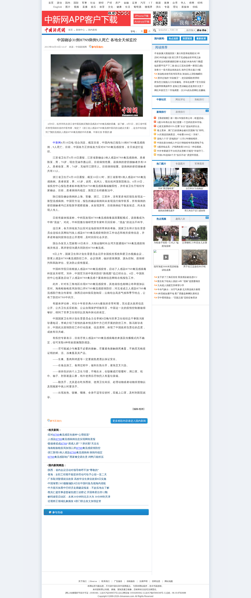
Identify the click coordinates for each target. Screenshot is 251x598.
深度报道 (187, 38)
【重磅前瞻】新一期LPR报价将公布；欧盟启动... (181, 118)
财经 (101, 3)
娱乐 (93, 7)
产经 (109, 3)
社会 (92, 3)
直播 (85, 7)
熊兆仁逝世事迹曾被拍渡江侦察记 (67, 492)
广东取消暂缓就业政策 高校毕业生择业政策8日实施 (77, 479)
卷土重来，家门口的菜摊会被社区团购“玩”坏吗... (181, 130)
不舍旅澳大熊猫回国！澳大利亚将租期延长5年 (177, 53)
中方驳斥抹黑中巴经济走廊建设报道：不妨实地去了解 (78, 487)
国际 (76, 3)
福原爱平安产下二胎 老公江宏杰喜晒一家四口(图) (178, 65)
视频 (76, 7)
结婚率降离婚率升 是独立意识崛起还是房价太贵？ (179, 86)
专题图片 (180, 163)
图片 (68, 7)
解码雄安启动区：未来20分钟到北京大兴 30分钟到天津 (79, 496)
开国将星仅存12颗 (97, 492)
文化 (110, 7)
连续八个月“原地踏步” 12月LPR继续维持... (178, 138)
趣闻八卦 (180, 219)
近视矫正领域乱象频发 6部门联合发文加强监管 (74, 501)
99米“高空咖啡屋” (166, 188)
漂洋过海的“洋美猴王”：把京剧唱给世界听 (178, 78)
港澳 (166, 3)
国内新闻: (159, 38)
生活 (127, 7)
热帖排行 (199, 99)
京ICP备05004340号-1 (155, 593)
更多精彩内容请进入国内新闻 (129, 421)
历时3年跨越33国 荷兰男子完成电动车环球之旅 (177, 57)
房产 (118, 3)
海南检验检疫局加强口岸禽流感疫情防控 (74, 448)
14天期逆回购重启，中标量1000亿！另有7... (178, 134)
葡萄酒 (137, 7)
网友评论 (180, 99)
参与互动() (97, 47)
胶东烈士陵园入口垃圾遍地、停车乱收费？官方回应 (179, 82)
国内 (67, 3)
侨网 (191, 3)
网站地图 (169, 581)
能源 (158, 3)
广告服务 (118, 581)
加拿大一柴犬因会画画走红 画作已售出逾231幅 (177, 69)
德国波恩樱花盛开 (166, 210)
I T (150, 3)
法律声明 (143, 581)
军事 (84, 3)
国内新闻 (92, 30)
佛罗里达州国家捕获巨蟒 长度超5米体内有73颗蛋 (178, 61)
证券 (134, 3)
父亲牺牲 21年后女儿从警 (194, 242)
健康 (119, 7)
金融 (126, 3)
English (57, 7)
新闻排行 (161, 112)
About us (93, 581)
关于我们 (82, 581)
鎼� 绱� (201, 30)
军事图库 (199, 163)
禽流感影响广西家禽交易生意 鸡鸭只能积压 (76, 457)
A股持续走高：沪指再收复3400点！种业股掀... (180, 147)
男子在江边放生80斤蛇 (194, 266)
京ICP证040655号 (109, 593)
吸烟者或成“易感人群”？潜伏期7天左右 (73, 443)
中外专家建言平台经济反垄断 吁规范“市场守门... (181, 151)
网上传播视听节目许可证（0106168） (83, 593)
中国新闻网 (81, 47)
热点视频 (161, 219)
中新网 (57, 142)
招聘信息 (156, 581)
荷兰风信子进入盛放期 (195, 210)
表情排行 (180, 112)
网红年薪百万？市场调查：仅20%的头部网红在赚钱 (179, 90)
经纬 (200, 3)
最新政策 (201, 38)
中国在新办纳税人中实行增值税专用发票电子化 (180, 142)
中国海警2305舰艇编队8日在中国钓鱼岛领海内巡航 (77, 483)
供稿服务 (131, 581)
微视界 (148, 7)
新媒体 (185, 7)
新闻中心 (80, 30)
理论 (175, 7)
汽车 (143, 3)
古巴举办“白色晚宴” (195, 188)
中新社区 (161, 99)
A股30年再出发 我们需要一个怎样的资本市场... (180, 122)
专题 (167, 7)
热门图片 (161, 163)
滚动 (59, 3)
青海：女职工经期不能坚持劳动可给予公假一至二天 (77, 474)
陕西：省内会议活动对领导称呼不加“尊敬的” (73, 470)
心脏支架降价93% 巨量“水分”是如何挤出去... (179, 126)
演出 (158, 7)
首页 (51, 3)
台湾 (175, 3)
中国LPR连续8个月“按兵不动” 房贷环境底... (178, 155)
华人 (183, 3)
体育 (102, 7)
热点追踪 (173, 38)
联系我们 (105, 581)
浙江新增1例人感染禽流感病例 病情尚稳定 (75, 452)
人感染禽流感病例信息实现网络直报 (71, 439)
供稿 (195, 7)
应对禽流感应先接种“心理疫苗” (69, 434)
